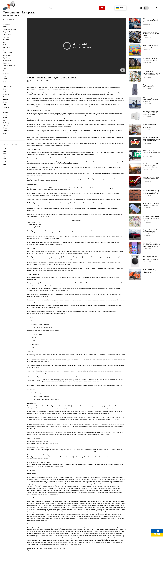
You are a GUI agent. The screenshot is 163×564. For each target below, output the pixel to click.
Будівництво (6, 63)
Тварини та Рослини (9, 65)
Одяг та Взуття (7, 58)
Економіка (6, 73)
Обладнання (7, 34)
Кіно (4, 120)
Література (6, 112)
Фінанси (5, 97)
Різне (4, 68)
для (37, 548)
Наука (5, 81)
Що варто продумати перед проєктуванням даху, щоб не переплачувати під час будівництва (151, 193)
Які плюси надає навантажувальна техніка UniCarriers (150, 99)
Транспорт (6, 37)
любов (45, 548)
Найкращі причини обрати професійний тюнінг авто (151, 177)
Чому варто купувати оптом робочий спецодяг (151, 85)
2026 (4, 148)
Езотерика (6, 130)
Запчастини (6, 47)
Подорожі (6, 94)
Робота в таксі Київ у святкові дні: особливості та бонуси (151, 152)
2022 (4, 159)
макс (49, 548)
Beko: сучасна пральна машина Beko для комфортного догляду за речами (150, 258)
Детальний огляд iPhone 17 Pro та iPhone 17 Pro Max (151, 204)
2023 (4, 156)
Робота (5, 26)
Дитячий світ (7, 60)
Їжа (4, 136)
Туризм (5, 78)
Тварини (5, 125)
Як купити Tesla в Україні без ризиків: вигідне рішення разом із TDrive (150, 231)
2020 (4, 164)
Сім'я (4, 91)
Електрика (6, 107)
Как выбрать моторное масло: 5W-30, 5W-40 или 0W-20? (151, 33)
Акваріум (5, 99)
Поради (5, 128)
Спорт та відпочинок (9, 32)
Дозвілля (5, 117)
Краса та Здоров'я (8, 52)
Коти (4, 104)
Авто (4, 110)
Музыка (53, 548)
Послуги (5, 50)
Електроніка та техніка (10, 29)
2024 (4, 153)
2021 (4, 161)
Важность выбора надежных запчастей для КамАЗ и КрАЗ (150, 271)
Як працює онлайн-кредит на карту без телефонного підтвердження (151, 218)
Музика (5, 115)
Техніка (5, 84)
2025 (4, 151)
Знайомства (6, 45)
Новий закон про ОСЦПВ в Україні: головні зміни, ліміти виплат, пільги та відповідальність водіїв (151, 166)
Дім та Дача (6, 39)
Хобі (4, 42)
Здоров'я (5, 76)
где (34, 548)
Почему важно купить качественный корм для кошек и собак (150, 126)
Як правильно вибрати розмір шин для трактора (150, 59)
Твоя (63, 548)
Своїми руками (7, 123)
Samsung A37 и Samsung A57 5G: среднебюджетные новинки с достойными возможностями (151, 245)
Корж (40, 548)
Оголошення (7, 71)
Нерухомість (6, 24)
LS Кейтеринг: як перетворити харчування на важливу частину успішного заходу (151, 74)
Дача (4, 89)
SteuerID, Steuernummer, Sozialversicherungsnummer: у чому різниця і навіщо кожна (151, 140)
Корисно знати (7, 86)
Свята (5, 133)
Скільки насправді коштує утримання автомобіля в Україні (150, 20)
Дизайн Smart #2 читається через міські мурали (151, 46)
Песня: (59, 548)
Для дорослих (7, 55)
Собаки (5, 102)
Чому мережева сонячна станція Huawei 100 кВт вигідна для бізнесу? (150, 112)
